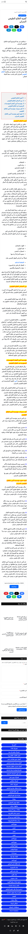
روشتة (14, 799)
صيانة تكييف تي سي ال (14, 817)
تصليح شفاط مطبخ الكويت (14, 882)
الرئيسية (23, 12)
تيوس (14, 835)
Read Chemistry (14, 910)
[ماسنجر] (19, 30)
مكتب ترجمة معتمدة (14, 885)
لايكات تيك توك (14, 856)
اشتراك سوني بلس (14, 777)
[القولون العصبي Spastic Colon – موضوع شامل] (21, 642)
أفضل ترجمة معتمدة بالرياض (14, 763)
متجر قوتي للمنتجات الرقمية (14, 773)
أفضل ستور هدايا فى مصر (14, 759)
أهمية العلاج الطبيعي (17, 98)
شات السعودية (14, 867)
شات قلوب (14, 874)
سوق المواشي (14, 846)
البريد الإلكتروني (23, 690)
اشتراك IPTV (14, 784)
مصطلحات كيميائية (14, 907)
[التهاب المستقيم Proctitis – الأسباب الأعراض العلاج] (21, 627)
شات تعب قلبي (14, 871)
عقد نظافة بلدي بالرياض (14, 864)
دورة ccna (14, 853)
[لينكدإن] (11, 26)
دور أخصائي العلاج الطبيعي (14, 101)
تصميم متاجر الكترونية (14, 813)
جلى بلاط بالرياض (14, 791)
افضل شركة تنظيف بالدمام (14, 892)
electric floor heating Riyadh (14, 770)
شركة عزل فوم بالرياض (14, 795)
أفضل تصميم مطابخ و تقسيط (14, 766)
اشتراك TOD (14, 748)
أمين (15, 381)
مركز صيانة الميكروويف (14, 820)
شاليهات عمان (14, 806)
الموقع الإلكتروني (23, 697)
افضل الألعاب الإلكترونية (14, 755)
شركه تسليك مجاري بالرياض (14, 788)
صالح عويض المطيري (14, 802)
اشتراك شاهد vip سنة (14, 752)
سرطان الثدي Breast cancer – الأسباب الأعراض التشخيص (22, 618)
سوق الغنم (14, 824)
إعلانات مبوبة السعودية (14, 809)
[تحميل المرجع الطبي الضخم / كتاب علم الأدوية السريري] (7, 642)
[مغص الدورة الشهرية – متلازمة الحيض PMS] (7, 611)
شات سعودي (14, 878)
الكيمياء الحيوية (17, 12)
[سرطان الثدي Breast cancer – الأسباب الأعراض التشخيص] (21, 611)
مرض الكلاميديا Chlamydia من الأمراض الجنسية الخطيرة (7, 634)
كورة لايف (14, 860)
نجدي (14, 831)
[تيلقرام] (8, 30)
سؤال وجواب (14, 900)
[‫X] (16, 26)
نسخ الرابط (14, 586)
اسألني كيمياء (14, 903)
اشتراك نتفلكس (14, 781)
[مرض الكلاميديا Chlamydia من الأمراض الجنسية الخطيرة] (7, 626)
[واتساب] (14, 30)
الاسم (25, 684)
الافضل (14, 896)
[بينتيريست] (6, 26)
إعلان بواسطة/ (20, 743)
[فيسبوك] (22, 26)
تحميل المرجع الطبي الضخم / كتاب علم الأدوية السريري (7, 650)
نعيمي (14, 827)
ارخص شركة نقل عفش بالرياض (14, 889)
